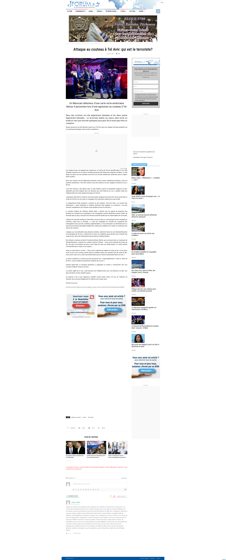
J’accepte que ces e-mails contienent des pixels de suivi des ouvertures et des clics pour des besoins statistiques (146, 98)
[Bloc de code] (91, 490)
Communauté (80, 11)
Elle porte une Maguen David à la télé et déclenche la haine (145, 345)
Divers (141, 11)
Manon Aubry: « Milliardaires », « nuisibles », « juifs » (146, 179)
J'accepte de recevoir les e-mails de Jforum (145, 94)
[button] (158, 11)
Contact (158, 558)
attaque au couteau (76, 417)
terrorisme (90, 417)
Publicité (152, 558)
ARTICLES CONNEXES (74, 437)
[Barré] (81, 490)
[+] (98, 489)
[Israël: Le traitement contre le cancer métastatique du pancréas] (117, 447)
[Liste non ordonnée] (86, 490)
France (99, 11)
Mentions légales (144, 558)
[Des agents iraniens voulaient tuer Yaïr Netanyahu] (75, 447)
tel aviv (84, 417)
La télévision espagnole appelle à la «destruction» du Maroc (144, 308)
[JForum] (113, 4)
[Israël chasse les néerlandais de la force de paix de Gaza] (96, 447)
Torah (122, 11)
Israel (91, 11)
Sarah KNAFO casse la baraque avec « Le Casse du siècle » (146, 197)
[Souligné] (78, 490)
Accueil (70, 11)
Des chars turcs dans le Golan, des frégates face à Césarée (143, 271)
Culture (132, 11)
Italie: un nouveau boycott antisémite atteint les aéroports (144, 216)
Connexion (124, 478)
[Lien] (93, 490)
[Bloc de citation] (88, 490)
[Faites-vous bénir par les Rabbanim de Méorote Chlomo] (113, 28)
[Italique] (76, 490)
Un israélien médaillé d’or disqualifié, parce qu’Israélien (144, 253)
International (111, 11)
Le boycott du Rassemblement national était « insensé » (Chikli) (145, 327)
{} (95, 489)
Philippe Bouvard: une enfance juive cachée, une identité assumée (144, 290)
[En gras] (73, 490)
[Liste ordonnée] (83, 490)
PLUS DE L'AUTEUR (91, 437)
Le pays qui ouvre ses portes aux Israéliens (143, 234)
